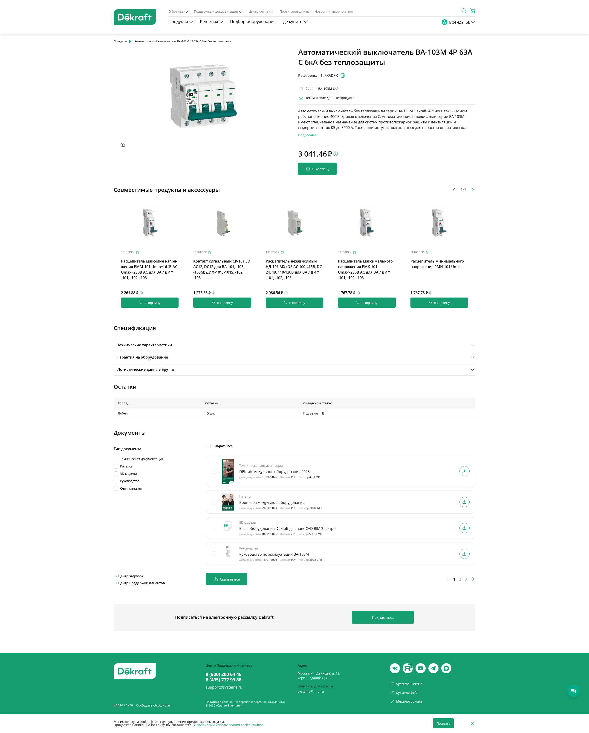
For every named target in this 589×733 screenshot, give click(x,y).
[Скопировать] (137, 252)
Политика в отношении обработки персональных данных (245, 702)
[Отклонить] (472, 723)
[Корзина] (473, 10)
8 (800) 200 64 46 (223, 674)
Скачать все (230, 579)
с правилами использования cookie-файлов (228, 725)
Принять (443, 723)
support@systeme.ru (224, 687)
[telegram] (433, 668)
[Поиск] (464, 10)
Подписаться (383, 617)
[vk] (395, 668)
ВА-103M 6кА (328, 88)
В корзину (320, 168)
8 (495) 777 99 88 (223, 680)
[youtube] (408, 668)
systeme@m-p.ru (311, 691)
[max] (446, 668)
